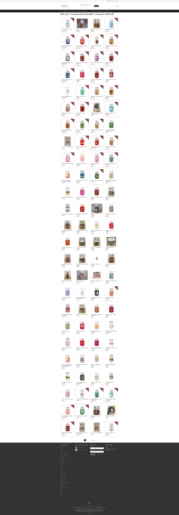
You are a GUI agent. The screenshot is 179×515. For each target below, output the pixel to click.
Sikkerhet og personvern (92, 505)
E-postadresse (92, 446)
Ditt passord (92, 450)
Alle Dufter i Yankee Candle (83, 11)
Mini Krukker (62, 463)
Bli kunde (106, 448)
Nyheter (65, 11)
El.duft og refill (62, 475)
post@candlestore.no (88, 4)
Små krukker (106, 11)
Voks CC (61, 489)
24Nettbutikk (91, 513)
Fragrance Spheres (63, 477)
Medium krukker (99, 11)
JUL (60, 494)
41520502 (82, 4)
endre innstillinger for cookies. (99, 511)
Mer (110, 11)
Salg (69, 11)
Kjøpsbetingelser (84, 505)
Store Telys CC (62, 487)
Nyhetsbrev (99, 505)
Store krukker (92, 11)
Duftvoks (61, 468)
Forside (106, 447)
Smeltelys (61, 466)
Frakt (80, 505)
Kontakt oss (107, 450)
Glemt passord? (101, 454)
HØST (61, 496)
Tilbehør (61, 480)
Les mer (92, 511)
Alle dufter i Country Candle (64, 482)
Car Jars (61, 473)
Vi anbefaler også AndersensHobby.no (111, 449)
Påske (61, 491)
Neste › (93, 440)
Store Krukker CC (62, 484)
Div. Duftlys (73, 11)
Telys (61, 470)
